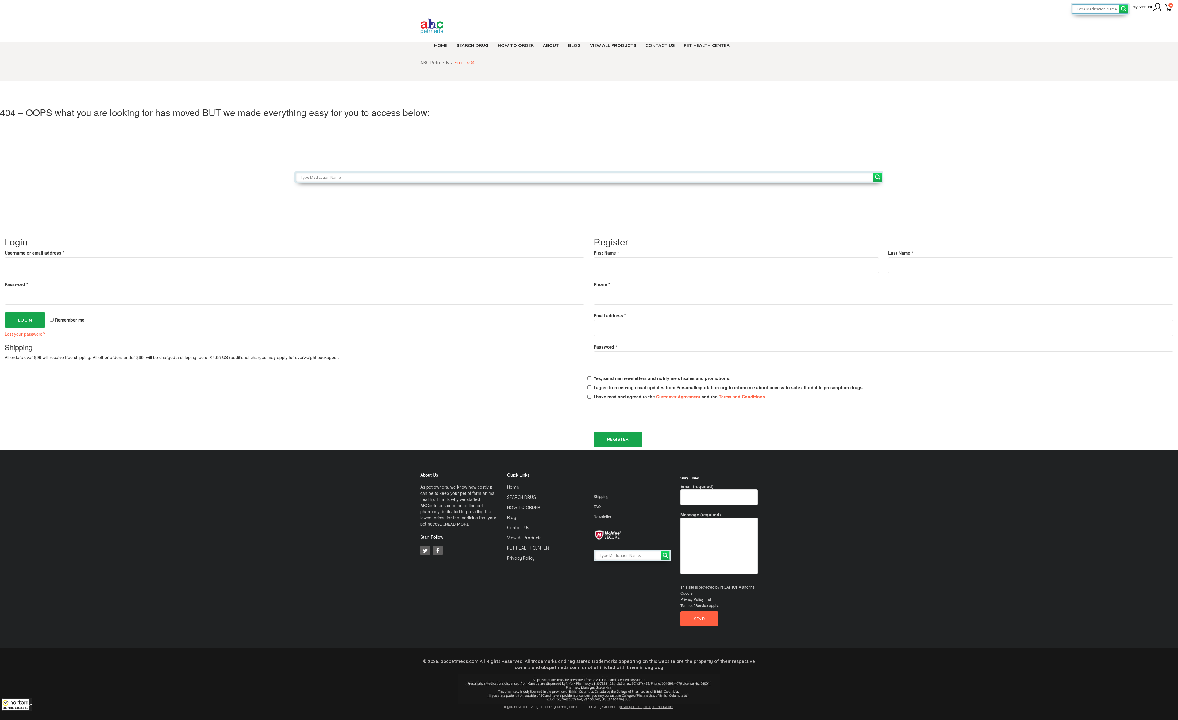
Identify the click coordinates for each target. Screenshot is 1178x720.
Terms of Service (694, 605)
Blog (511, 517)
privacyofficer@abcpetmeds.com (646, 706)
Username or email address (34, 253)
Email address (610, 315)
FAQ (597, 506)
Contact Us (518, 527)
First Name (606, 253)
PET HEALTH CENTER (528, 548)
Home (513, 487)
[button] (17, 704)
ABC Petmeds (434, 63)
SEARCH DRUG (521, 497)
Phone (602, 284)
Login (25, 320)
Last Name (900, 253)
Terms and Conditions (742, 396)
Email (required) (697, 486)
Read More (457, 524)
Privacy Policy (521, 558)
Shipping (601, 496)
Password (16, 284)
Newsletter (602, 516)
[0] (1168, 8)
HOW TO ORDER (523, 507)
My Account (1142, 6)
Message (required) (700, 514)
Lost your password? (25, 334)
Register (618, 439)
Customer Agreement (678, 396)
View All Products (524, 538)
